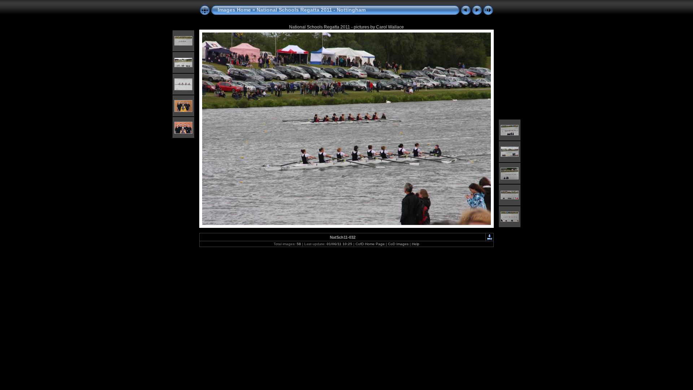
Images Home (234, 10)
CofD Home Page (370, 244)
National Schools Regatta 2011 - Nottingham (311, 10)
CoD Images (398, 244)
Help (415, 244)
